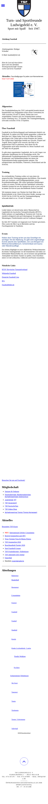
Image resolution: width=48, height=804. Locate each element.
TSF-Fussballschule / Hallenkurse (17, 552)
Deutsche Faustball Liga (10, 277)
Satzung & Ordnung (12, 491)
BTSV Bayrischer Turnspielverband (14, 269)
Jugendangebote (18, 561)
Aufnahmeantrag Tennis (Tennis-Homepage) (21, 512)
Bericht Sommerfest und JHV (15, 536)
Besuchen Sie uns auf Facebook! (13, 480)
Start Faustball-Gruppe (13, 548)
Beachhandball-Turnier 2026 (15, 545)
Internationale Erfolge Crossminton (22, 533)
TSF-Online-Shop (11, 509)
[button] (24, 761)
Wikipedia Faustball (9, 273)
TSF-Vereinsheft (11, 503)
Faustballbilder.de (8, 285)
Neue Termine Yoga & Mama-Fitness (18, 539)
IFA (3, 281)
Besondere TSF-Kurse (10, 527)
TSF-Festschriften (11, 506)
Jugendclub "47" (10, 500)
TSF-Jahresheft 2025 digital (14, 555)
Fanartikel (8, 558)
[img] (24, 8)
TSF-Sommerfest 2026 (13, 542)
